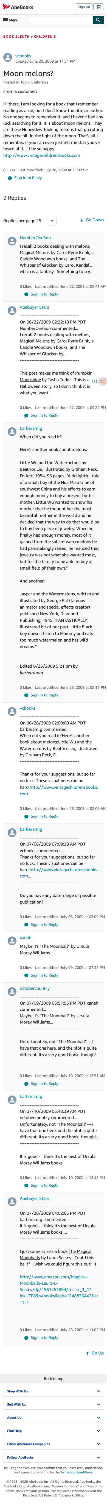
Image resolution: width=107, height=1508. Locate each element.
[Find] (98, 20)
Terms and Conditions (76, 1472)
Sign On (84, 7)
